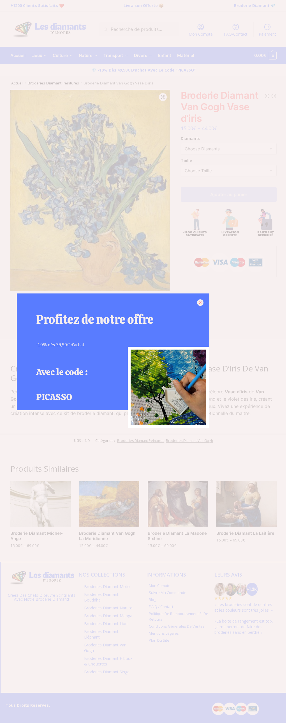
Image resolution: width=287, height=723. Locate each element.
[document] (143, 361)
